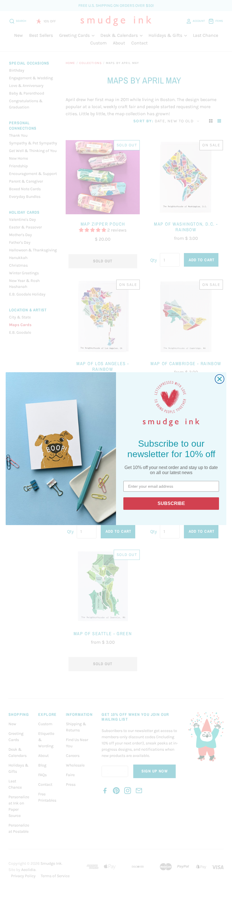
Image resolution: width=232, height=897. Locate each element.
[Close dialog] (219, 379)
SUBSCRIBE (171, 503)
